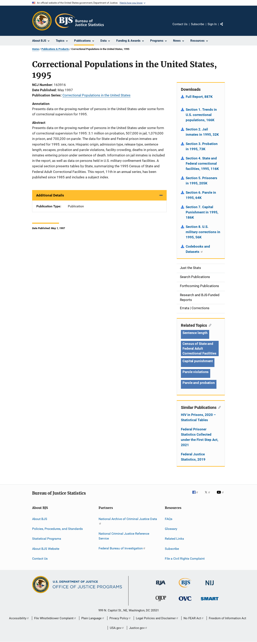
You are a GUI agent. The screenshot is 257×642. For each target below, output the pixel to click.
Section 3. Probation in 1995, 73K (202, 146)
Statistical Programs (46, 539)
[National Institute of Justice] (210, 586)
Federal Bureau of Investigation (121, 548)
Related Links (174, 539)
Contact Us (180, 24)
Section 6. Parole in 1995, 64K (201, 195)
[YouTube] (220, 495)
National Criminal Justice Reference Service (124, 536)
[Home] (79, 20)
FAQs (168, 519)
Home (35, 49)
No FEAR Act (192, 618)
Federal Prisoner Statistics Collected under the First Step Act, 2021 (199, 437)
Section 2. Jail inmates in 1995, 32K (202, 131)
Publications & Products (55, 49)
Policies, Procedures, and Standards (57, 529)
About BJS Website (45, 548)
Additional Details (50, 195)
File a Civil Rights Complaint (185, 558)
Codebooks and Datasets (198, 249)
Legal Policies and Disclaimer (156, 618)
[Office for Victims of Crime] (185, 601)
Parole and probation (199, 383)
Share (224, 27)
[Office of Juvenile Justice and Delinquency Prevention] (161, 602)
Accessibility (17, 618)
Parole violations (196, 372)
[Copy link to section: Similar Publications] (218, 407)
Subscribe (197, 24)
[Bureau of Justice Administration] (160, 586)
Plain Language (91, 618)
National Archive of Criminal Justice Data (128, 519)
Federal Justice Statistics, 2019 (193, 456)
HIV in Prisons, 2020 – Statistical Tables (198, 417)
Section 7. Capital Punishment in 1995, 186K (202, 212)
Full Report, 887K (199, 97)
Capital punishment (198, 361)
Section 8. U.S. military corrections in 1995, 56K (203, 232)
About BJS (39, 519)
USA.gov (115, 628)
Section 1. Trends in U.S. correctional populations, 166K (201, 115)
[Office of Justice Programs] (42, 21)
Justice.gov (137, 628)
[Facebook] (196, 495)
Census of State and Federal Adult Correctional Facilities (199, 348)
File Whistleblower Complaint (53, 618)
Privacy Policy (118, 618)
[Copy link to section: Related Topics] (209, 325)
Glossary (171, 529)
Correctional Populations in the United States (96, 95)
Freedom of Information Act (227, 618)
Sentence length (195, 333)
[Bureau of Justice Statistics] (185, 588)
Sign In (212, 24)
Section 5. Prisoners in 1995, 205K (201, 180)
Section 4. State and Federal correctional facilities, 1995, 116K (202, 163)
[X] (208, 495)
